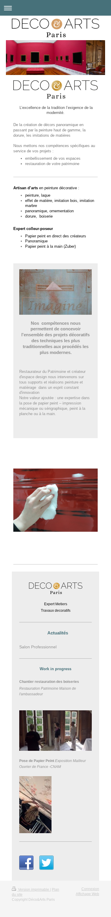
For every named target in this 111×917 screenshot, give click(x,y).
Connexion (90, 889)
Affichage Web (87, 894)
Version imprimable (33, 889)
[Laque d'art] (55, 512)
